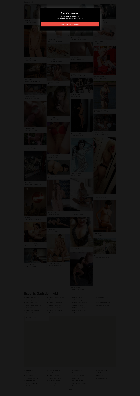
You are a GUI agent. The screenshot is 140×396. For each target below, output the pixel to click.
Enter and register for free (70, 24)
